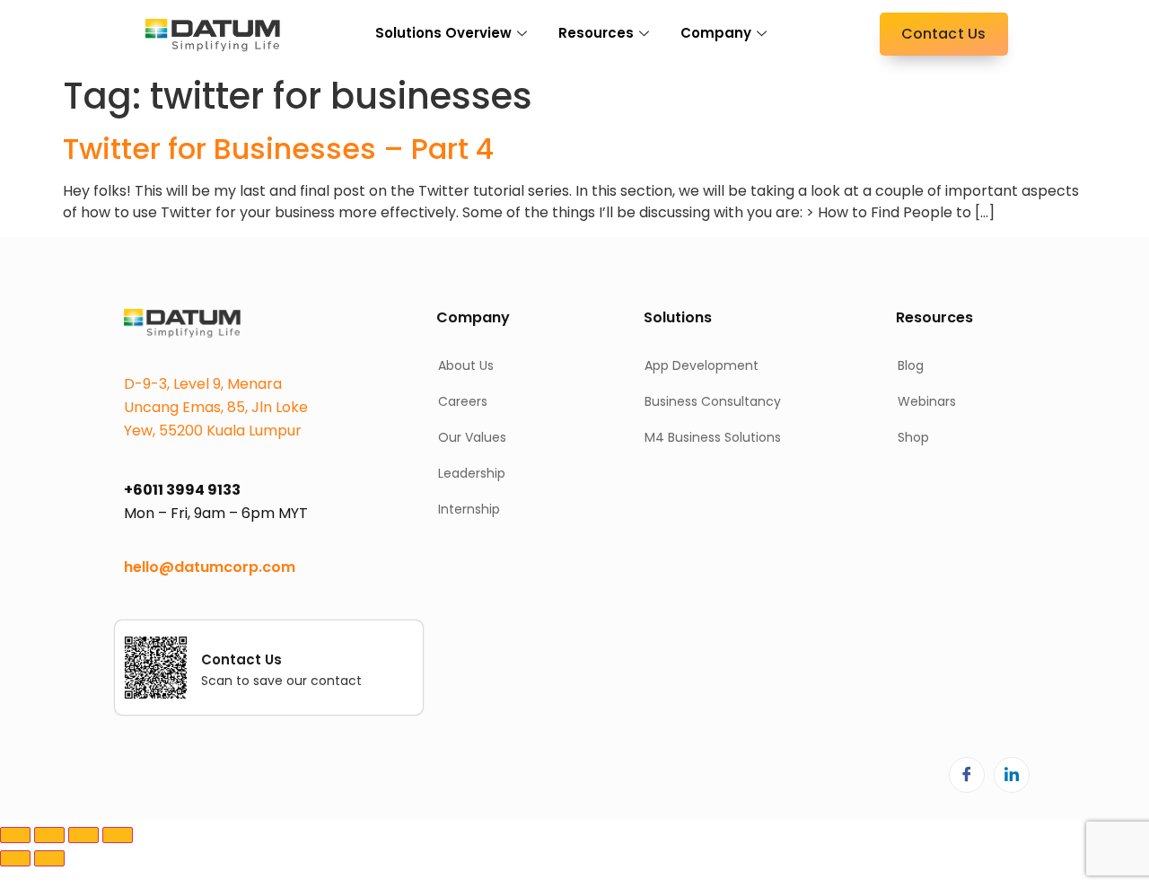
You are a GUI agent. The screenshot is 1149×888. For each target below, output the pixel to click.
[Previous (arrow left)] (15, 858)
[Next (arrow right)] (49, 858)
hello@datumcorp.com (209, 567)
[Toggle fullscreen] (49, 835)
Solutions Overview (443, 32)
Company (715, 32)
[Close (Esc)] (117, 835)
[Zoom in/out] (15, 835)
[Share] (83, 835)
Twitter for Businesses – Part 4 (278, 148)
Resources (596, 32)
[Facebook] (967, 775)
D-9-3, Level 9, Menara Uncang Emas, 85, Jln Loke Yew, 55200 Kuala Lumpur (216, 407)
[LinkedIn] (1012, 775)
